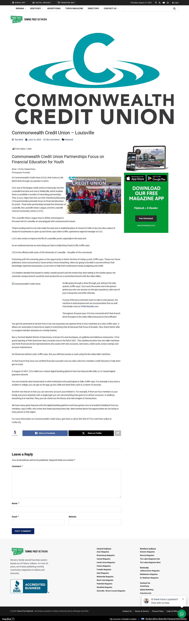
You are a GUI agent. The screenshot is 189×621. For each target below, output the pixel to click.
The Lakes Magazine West (150, 562)
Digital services (43, 3)
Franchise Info (67, 3)
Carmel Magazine (103, 559)
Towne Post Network (25, 611)
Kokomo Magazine (147, 552)
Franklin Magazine (104, 570)
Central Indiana (104, 549)
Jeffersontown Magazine (150, 571)
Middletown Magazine (149, 574)
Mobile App (19, 3)
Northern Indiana (148, 549)
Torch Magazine (74, 8)
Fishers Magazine (104, 566)
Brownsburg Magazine (106, 555)
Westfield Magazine (104, 587)
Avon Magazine (103, 552)
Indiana (20, 8)
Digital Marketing (146, 590)
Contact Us (110, 8)
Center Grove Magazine (106, 562)
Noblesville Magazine (105, 577)
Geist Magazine (103, 573)
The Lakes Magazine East (150, 559)
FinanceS (69, 139)
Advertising (54, 8)
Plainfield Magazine (104, 584)
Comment (17, 466)
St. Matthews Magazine (149, 578)
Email (15, 516)
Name (15, 503)
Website (72, 517)
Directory (93, 8)
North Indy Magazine (105, 580)
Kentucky (35, 8)
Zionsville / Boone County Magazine (111, 591)
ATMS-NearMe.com (89, 306)
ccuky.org (16, 422)
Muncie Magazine (147, 555)
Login (176, 3)
